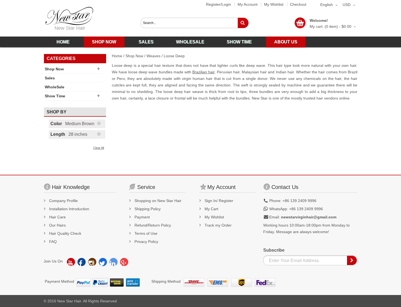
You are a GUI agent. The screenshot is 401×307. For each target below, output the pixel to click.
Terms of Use (145, 233)
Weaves (153, 56)
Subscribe (274, 250)
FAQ (53, 241)
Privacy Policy (146, 241)
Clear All (98, 147)
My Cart (211, 209)
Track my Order (218, 225)
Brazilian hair (203, 72)
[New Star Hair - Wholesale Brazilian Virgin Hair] (68, 16)
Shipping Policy (147, 209)
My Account (248, 4)
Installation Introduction (69, 209)
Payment (142, 217)
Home (117, 56)
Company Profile (63, 200)
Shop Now (134, 56)
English (326, 4)
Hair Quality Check (65, 233)
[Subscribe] (352, 260)
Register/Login (218, 4)
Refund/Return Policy (152, 225)
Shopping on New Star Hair (157, 200)
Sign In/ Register (219, 200)
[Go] (243, 23)
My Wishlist (273, 4)
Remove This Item (101, 123)
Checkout (298, 4)
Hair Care (57, 217)
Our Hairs (57, 225)
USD (347, 4)
